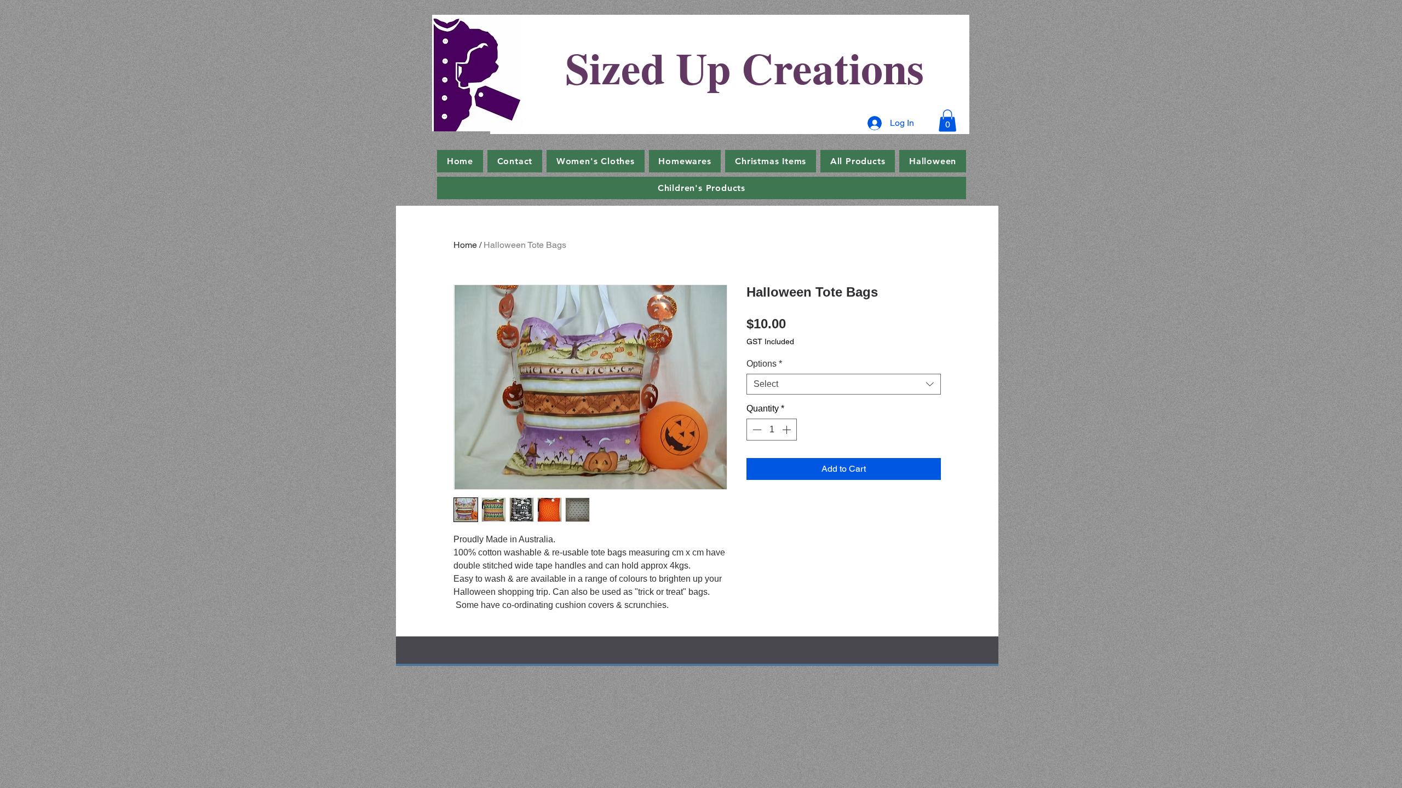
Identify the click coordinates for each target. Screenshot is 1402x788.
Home (465, 245)
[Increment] (787, 429)
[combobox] (843, 384)
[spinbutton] (771, 429)
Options (764, 363)
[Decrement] (755, 429)
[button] (947, 120)
